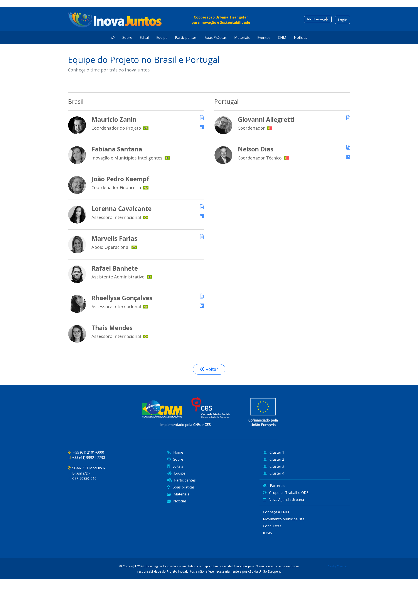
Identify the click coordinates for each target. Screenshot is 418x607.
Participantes (186, 37)
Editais (177, 466)
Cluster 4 (276, 473)
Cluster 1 (276, 452)
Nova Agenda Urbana (286, 499)
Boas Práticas (215, 37)
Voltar (212, 369)
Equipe (161, 37)
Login (342, 19)
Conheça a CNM (276, 512)
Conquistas (272, 526)
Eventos (263, 37)
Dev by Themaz (337, 566)
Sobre (127, 37)
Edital (144, 37)
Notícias (300, 37)
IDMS (267, 533)
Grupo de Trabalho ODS (288, 492)
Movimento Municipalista (283, 519)
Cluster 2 (276, 459)
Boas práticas (183, 487)
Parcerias (277, 485)
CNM (282, 37)
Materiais (242, 37)
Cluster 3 (276, 466)
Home (177, 452)
